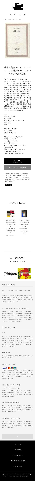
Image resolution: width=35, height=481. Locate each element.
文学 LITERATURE (9, 19)
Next (28, 227)
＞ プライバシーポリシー (17, 455)
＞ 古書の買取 (17, 449)
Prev (7, 227)
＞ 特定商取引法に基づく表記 (17, 460)
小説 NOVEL (18, 19)
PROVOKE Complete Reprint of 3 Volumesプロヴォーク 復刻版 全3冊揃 (10, 226)
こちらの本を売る (19, 167)
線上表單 (12, 181)
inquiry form (25, 177)
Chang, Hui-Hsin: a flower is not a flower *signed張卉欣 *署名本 (24, 224)
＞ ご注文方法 (17, 444)
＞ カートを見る (17, 466)
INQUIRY (17, 161)
